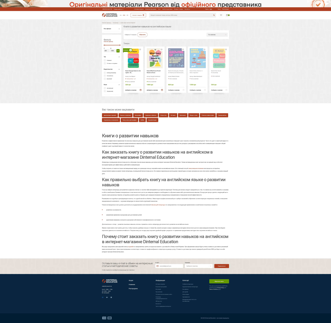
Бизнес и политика (125, 115)
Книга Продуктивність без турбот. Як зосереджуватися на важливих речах (133, 72)
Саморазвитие (222, 115)
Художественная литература (190, 286)
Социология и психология (111, 120)
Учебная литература (187, 284)
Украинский (110, 91)
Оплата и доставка (167, 9)
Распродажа (133, 288)
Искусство (163, 115)
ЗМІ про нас (159, 301)
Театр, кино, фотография (129, 120)
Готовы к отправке (112, 63)
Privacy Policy (220, 287)
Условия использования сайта (164, 294)
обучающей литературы (158, 205)
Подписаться (221, 266)
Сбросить (142, 34)
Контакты (187, 9)
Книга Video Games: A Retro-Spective (196, 71)
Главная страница (106, 22)
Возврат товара (178, 9)
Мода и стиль (193, 115)
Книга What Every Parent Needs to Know (153, 71)
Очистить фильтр (108, 41)
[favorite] (140, 49)
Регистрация (225, 9)
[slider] (104, 45)
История (173, 115)
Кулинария (183, 115)
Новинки (132, 284)
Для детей (185, 291)
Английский (110, 88)
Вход (219, 9)
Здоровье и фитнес (150, 115)
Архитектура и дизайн (110, 115)
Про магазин (159, 291)
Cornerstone (110, 75)
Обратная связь (219, 281)
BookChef (109, 78)
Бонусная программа (150, 9)
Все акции (158, 289)
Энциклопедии (152, 120)
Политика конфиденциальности (161, 297)
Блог (159, 9)
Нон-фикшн (115, 22)
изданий (130, 246)
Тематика (187, 262)
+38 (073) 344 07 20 (107, 9)
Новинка (109, 60)
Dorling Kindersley (111, 72)
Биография (138, 115)
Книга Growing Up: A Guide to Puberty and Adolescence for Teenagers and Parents (176, 72)
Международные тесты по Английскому (189, 300)
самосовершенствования (196, 168)
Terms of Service (213, 289)
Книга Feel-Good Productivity (216, 71)
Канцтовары (185, 294)
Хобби (142, 120)
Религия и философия (208, 115)
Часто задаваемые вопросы (163, 306)
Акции (131, 280)
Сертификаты (186, 297)
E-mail (157, 262)
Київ (211, 9)
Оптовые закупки (139, 9)
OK (118, 50)
